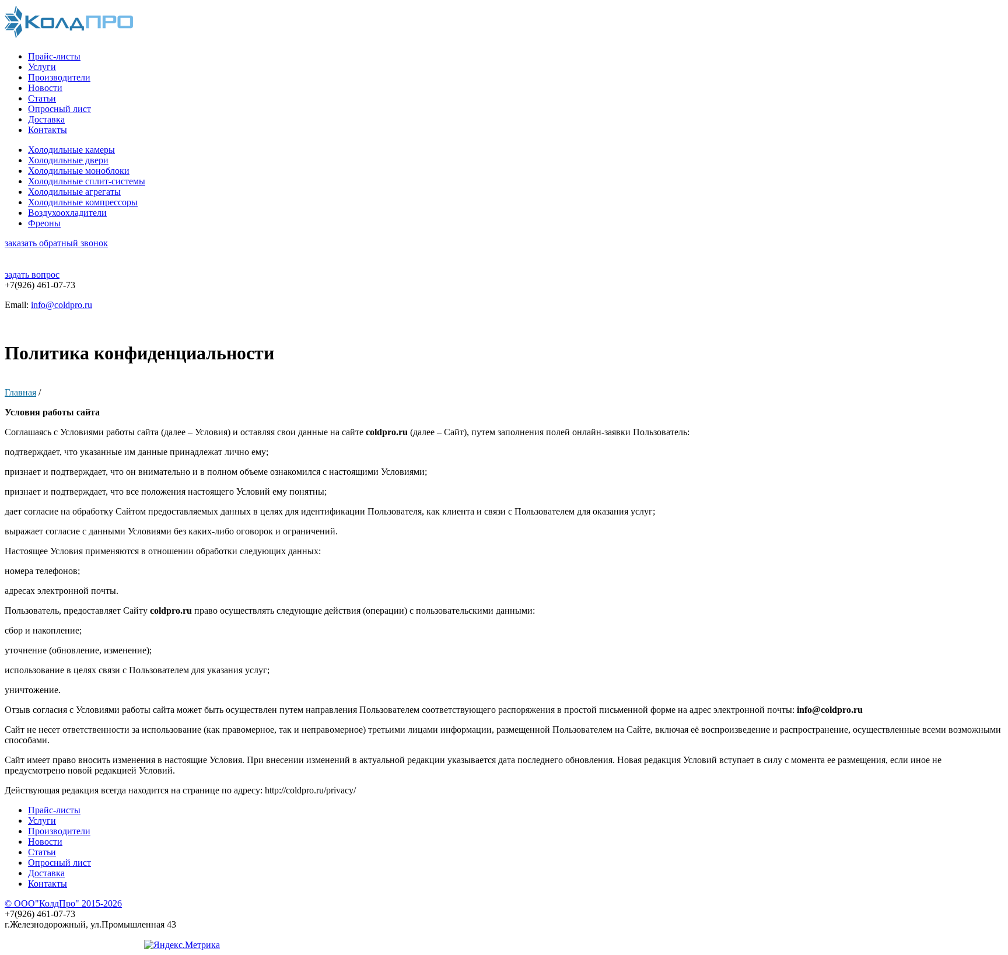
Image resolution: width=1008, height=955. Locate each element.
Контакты (47, 130)
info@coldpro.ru (61, 305)
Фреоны (44, 223)
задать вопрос (32, 274)
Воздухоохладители (67, 213)
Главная (20, 392)
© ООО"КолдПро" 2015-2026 (63, 903)
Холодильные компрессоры (83, 202)
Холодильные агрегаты (74, 192)
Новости (45, 88)
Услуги (42, 67)
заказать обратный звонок (56, 243)
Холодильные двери (68, 160)
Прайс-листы (54, 56)
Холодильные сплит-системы (86, 181)
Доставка (46, 119)
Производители (59, 77)
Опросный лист (59, 109)
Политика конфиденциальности (68, 945)
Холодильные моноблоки (79, 171)
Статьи (42, 98)
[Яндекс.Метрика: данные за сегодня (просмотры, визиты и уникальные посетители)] (182, 945)
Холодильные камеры (71, 150)
